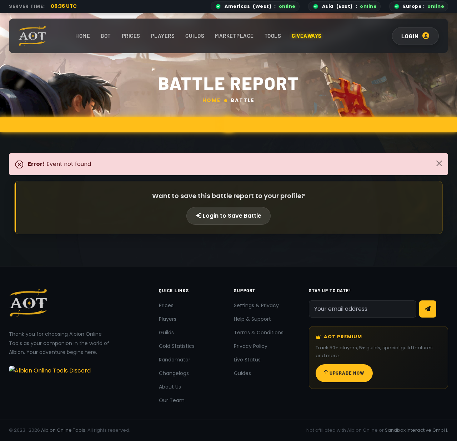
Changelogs (174, 373)
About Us (170, 386)
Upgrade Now (347, 373)
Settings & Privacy (256, 305)
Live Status (247, 359)
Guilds (194, 35)
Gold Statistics (177, 346)
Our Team (172, 400)
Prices (131, 35)
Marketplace (234, 35)
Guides (242, 373)
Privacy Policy (250, 346)
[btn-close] (439, 163)
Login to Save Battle (231, 216)
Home (82, 35)
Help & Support (252, 319)
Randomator (174, 359)
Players (163, 35)
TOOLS (273, 35)
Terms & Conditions (258, 332)
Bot (106, 35)
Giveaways (307, 35)
